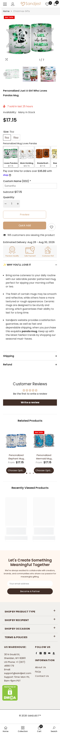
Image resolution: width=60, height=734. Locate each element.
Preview (24, 214)
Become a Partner (30, 591)
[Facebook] (36, 653)
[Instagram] (40, 653)
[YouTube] (49, 653)
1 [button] (26, 473)
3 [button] (33, 473)
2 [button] (30, 473)
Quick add (25, 225)
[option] (30, 39)
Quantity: (9, 197)
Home (6, 11)
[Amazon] (53, 653)
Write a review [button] (30, 402)
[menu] (5, 4)
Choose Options (17, 470)
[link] (16, 531)
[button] (48, 60)
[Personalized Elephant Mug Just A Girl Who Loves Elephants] (16, 441)
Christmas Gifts (21, 11)
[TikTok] (45, 653)
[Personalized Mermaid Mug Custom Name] (44, 441)
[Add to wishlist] (51, 227)
